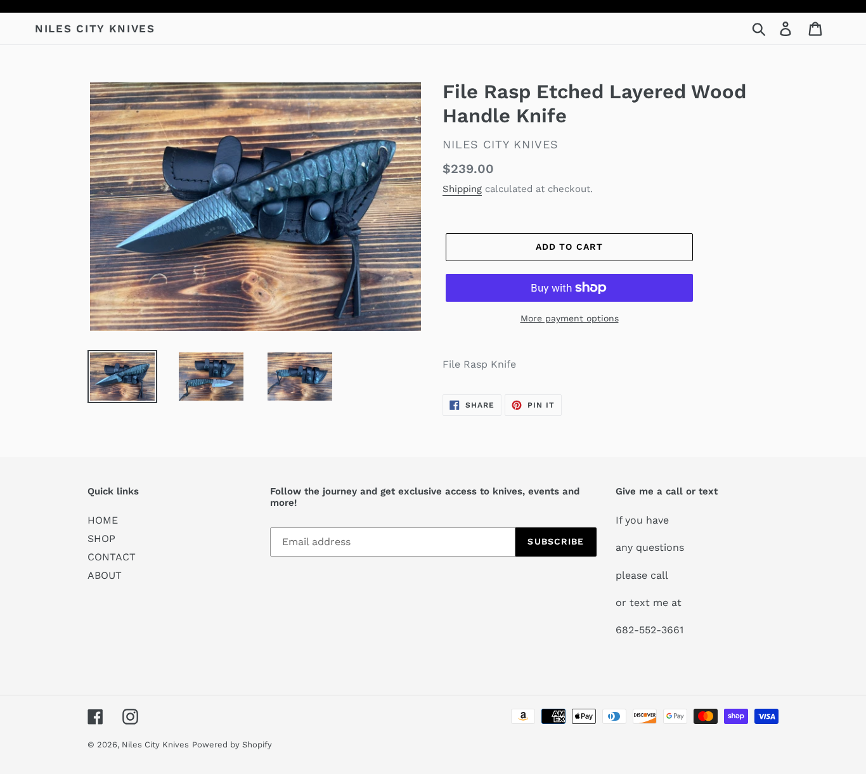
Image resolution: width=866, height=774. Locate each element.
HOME (102, 520)
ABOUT (104, 575)
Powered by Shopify (232, 744)
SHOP (101, 538)
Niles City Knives (95, 28)
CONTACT (111, 557)
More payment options (569, 318)
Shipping (462, 189)
